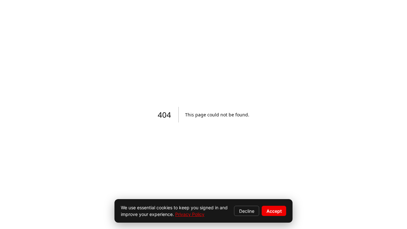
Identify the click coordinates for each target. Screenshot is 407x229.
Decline (246, 211)
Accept (274, 211)
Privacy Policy (189, 214)
